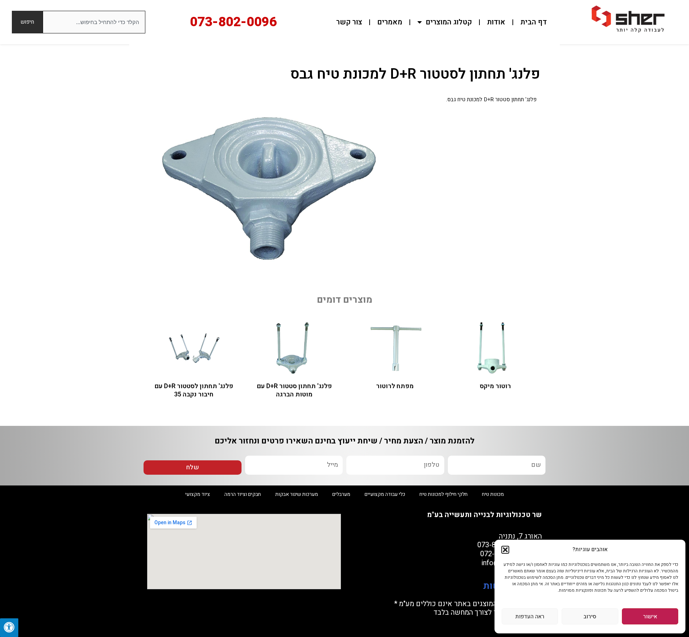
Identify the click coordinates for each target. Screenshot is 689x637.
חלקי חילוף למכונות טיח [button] (444, 494)
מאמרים (389, 22)
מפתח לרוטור (395, 386)
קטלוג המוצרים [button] (449, 22)
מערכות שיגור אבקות (296, 494)
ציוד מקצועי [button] (197, 494)
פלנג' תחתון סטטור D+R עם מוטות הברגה (294, 390)
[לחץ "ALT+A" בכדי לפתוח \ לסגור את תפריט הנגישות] (9, 627)
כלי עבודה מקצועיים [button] (385, 494)
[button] (505, 549)
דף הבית (533, 22)
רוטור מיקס (495, 386)
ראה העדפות (529, 616)
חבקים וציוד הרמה (242, 494)
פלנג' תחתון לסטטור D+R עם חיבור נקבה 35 (194, 390)
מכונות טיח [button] (493, 494)
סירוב (589, 616)
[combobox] (94, 22)
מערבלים (341, 494)
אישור (650, 616)
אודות (496, 22)
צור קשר (349, 22)
